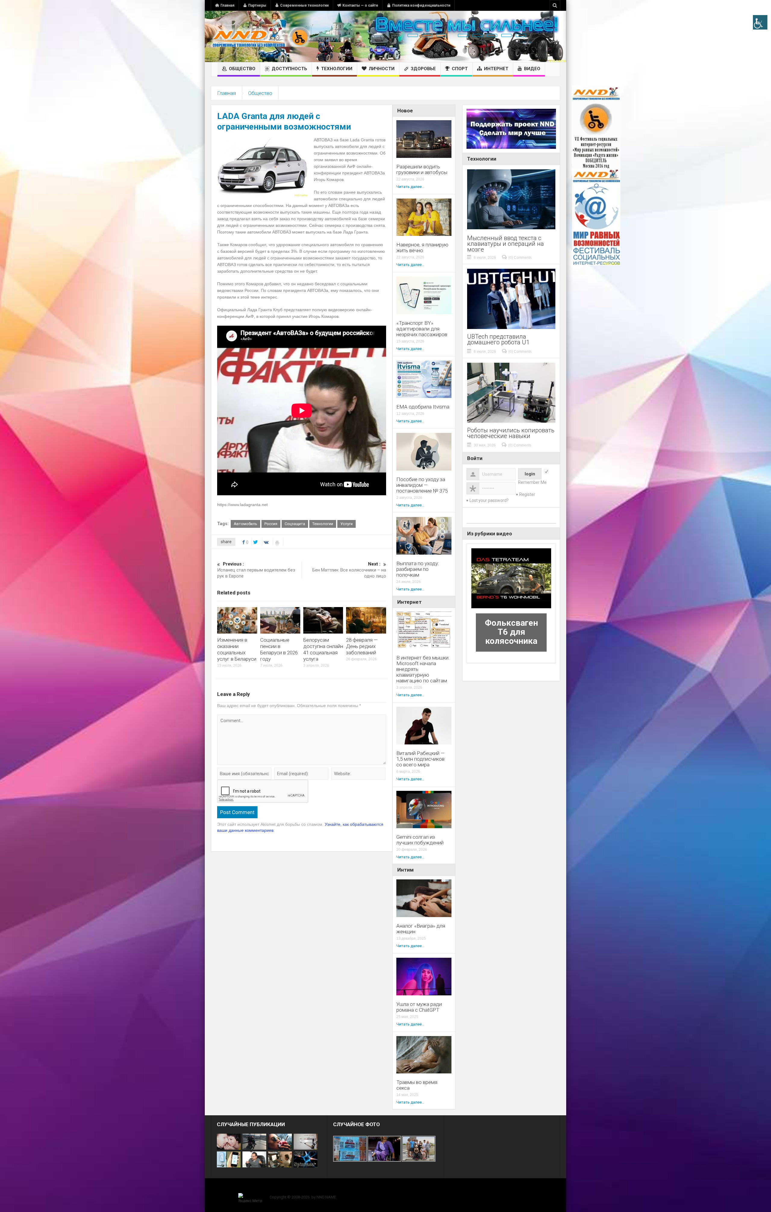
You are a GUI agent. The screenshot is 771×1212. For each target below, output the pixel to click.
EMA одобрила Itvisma (422, 407)
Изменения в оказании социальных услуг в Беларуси (236, 649)
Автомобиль (245, 523)
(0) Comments (520, 257)
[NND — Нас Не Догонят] (260, 36)
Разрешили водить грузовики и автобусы (421, 169)
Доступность (289, 68)
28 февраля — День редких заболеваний (362, 646)
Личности (382, 68)
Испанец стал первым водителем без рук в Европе (256, 570)
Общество (242, 68)
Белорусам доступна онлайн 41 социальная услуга (323, 649)
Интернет (496, 68)
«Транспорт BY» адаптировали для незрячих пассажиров (421, 328)
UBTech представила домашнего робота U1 (498, 339)
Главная (227, 5)
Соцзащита (295, 523)
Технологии (336, 68)
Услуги (346, 523)
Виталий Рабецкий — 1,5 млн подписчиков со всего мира (420, 759)
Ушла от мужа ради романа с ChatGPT (419, 1007)
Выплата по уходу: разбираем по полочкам (417, 569)
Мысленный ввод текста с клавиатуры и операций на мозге (505, 243)
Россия (270, 523)
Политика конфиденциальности (421, 5)
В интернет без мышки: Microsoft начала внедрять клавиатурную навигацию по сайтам (423, 669)
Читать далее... (410, 186)
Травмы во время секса (416, 1085)
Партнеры (257, 5)
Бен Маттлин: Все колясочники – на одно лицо (349, 570)
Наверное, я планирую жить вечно (422, 247)
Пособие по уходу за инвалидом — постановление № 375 (422, 485)
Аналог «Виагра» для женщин (420, 929)
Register (527, 494)
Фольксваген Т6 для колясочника (511, 632)
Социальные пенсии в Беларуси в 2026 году (279, 649)
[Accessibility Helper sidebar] (760, 22)
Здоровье (423, 68)
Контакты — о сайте (360, 5)
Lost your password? (489, 500)
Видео (532, 68)
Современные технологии (304, 5)
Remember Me (532, 482)
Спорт (460, 68)
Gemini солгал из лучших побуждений (420, 840)
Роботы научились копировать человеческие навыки (510, 433)
